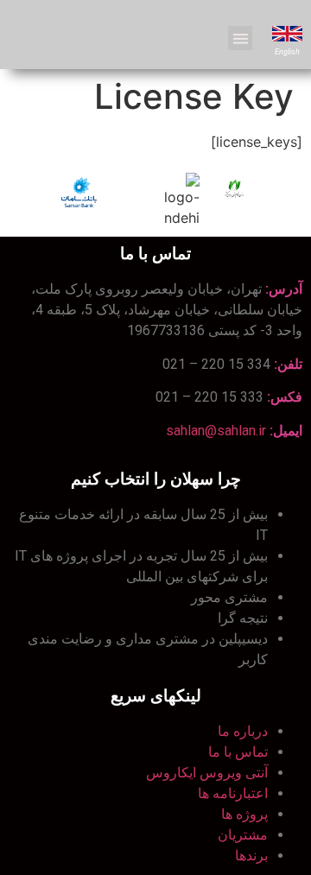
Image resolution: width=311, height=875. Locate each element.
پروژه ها (244, 814)
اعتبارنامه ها (233, 793)
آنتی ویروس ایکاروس (207, 772)
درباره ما (243, 731)
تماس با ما (238, 752)
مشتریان (243, 835)
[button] (240, 38)
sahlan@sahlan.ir (216, 430)
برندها (251, 855)
